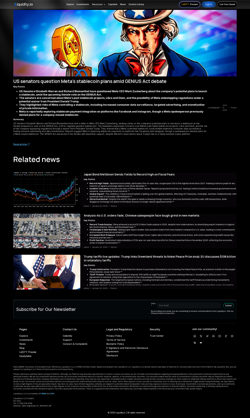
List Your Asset (227, 4)
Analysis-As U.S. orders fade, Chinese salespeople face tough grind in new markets (141, 215)
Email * (153, 304)
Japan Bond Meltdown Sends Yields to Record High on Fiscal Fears (129, 174)
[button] (98, 4)
